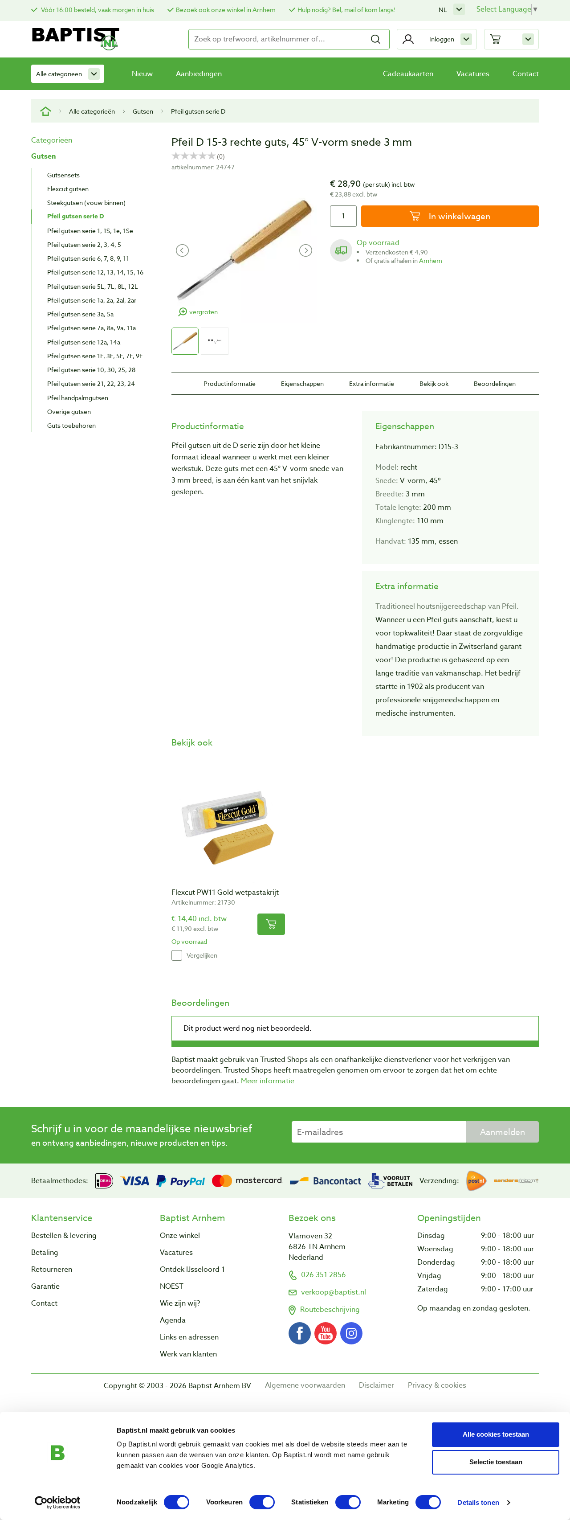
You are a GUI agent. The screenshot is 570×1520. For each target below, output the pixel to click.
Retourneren (51, 1269)
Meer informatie (267, 1081)
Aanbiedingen (199, 74)
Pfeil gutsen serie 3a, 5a (80, 314)
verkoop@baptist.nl (333, 1292)
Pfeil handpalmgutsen (77, 397)
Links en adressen (189, 1337)
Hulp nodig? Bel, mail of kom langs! (346, 9)
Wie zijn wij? (180, 1303)
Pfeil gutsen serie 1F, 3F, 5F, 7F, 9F (95, 356)
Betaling (44, 1252)
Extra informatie (371, 383)
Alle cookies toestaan (496, 1434)
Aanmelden (502, 1132)
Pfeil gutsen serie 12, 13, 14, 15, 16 (95, 272)
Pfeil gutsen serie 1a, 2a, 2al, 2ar (91, 300)
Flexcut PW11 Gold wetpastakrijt (225, 892)
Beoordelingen (495, 383)
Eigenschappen (302, 383)
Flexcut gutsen (68, 188)
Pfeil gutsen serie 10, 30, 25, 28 (91, 369)
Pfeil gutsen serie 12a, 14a (83, 342)
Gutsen (143, 111)
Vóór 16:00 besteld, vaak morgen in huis (97, 9)
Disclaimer (376, 1386)
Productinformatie (230, 383)
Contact (526, 74)
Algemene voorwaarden (305, 1386)
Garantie (45, 1286)
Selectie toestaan (495, 1462)
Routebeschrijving (330, 1309)
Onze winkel (180, 1235)
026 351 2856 (323, 1275)
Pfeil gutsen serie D (198, 111)
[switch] (262, 1502)
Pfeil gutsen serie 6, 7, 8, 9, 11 (88, 258)
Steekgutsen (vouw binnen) (86, 202)
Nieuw (142, 74)
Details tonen (478, 1502)
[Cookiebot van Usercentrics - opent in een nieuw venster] (58, 1502)
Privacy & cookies (437, 1386)
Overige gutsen (69, 411)
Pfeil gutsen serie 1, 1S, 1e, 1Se (90, 230)
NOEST (171, 1286)
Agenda (173, 1320)
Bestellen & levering (64, 1235)
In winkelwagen (458, 216)
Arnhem (430, 260)
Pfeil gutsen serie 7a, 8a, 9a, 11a (91, 328)
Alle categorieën (59, 74)
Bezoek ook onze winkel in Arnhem (226, 9)
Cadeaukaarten (408, 74)
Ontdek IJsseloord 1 (192, 1269)
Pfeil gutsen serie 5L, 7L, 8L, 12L (92, 286)
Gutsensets (63, 175)
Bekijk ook (433, 383)
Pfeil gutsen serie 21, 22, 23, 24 (91, 383)
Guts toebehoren (71, 425)
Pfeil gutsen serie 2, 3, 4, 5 (84, 244)
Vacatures (472, 74)
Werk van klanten (188, 1354)
